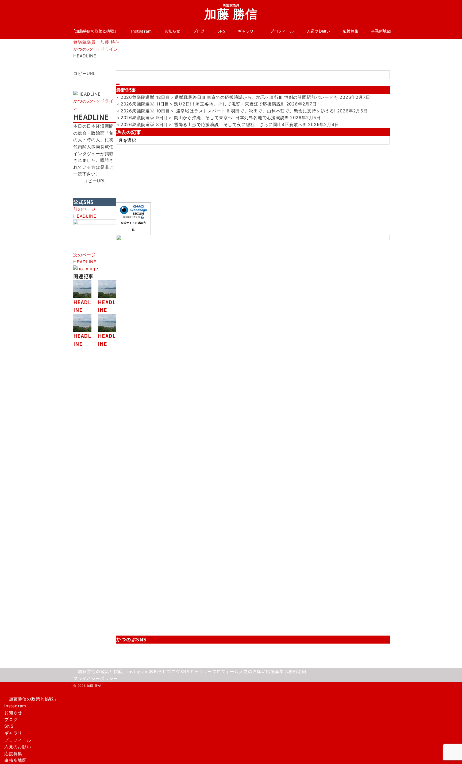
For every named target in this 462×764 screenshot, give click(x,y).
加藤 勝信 (231, 14)
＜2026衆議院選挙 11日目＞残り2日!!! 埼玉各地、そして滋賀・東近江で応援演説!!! (200, 104)
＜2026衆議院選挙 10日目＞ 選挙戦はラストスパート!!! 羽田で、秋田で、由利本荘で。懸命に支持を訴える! (226, 110)
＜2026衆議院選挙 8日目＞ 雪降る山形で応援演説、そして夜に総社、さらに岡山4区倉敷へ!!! (211, 124)
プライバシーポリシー (95, 678)
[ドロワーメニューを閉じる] (2, 693)
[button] (94, 80)
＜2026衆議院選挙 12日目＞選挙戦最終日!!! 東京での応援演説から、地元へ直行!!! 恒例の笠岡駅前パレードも (227, 97)
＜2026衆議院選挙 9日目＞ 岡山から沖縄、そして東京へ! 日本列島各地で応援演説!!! (202, 117)
